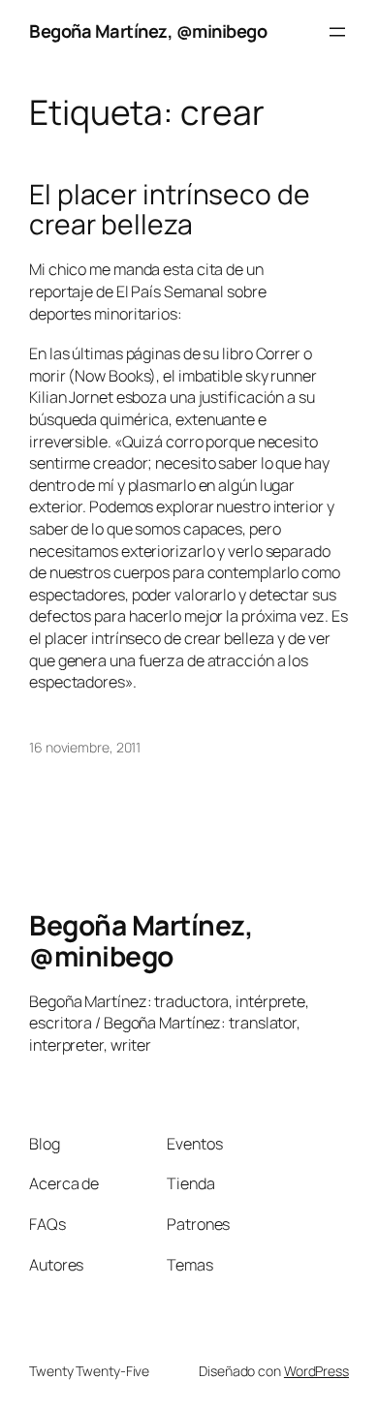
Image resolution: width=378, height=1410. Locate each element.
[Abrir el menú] (337, 32)
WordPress (316, 1371)
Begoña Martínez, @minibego (148, 31)
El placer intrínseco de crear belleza (169, 210)
